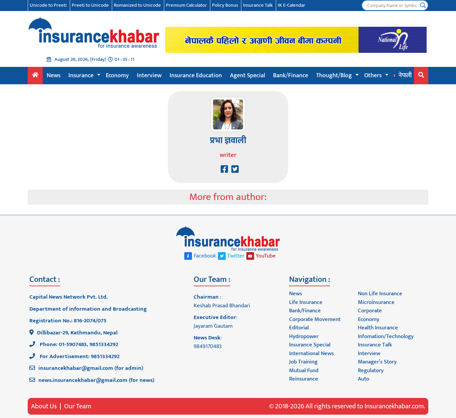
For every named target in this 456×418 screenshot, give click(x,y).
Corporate (370, 310)
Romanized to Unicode (137, 5)
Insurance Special (309, 344)
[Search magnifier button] (423, 5)
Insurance (80, 76)
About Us (44, 406)
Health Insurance (378, 327)
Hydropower (303, 336)
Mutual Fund (303, 370)
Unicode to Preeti (48, 5)
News (53, 76)
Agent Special (247, 76)
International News (311, 353)
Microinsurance (376, 302)
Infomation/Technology (386, 336)
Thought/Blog (334, 76)
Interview (149, 76)
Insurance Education (196, 76)
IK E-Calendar (291, 5)
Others (373, 76)
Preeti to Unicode (90, 5)
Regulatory (371, 370)
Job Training (303, 362)
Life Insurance (305, 302)
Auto (363, 379)
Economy (117, 76)
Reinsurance (303, 379)
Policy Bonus (225, 5)
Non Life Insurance (380, 293)
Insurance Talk (258, 5)
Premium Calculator (186, 5)
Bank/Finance (290, 76)
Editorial (299, 327)
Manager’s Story (377, 362)
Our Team (77, 406)
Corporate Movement (314, 319)
